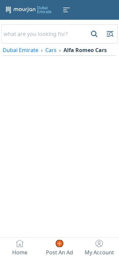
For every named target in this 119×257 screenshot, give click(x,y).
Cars (51, 50)
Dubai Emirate (20, 50)
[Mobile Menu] (66, 10)
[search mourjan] (93, 33)
